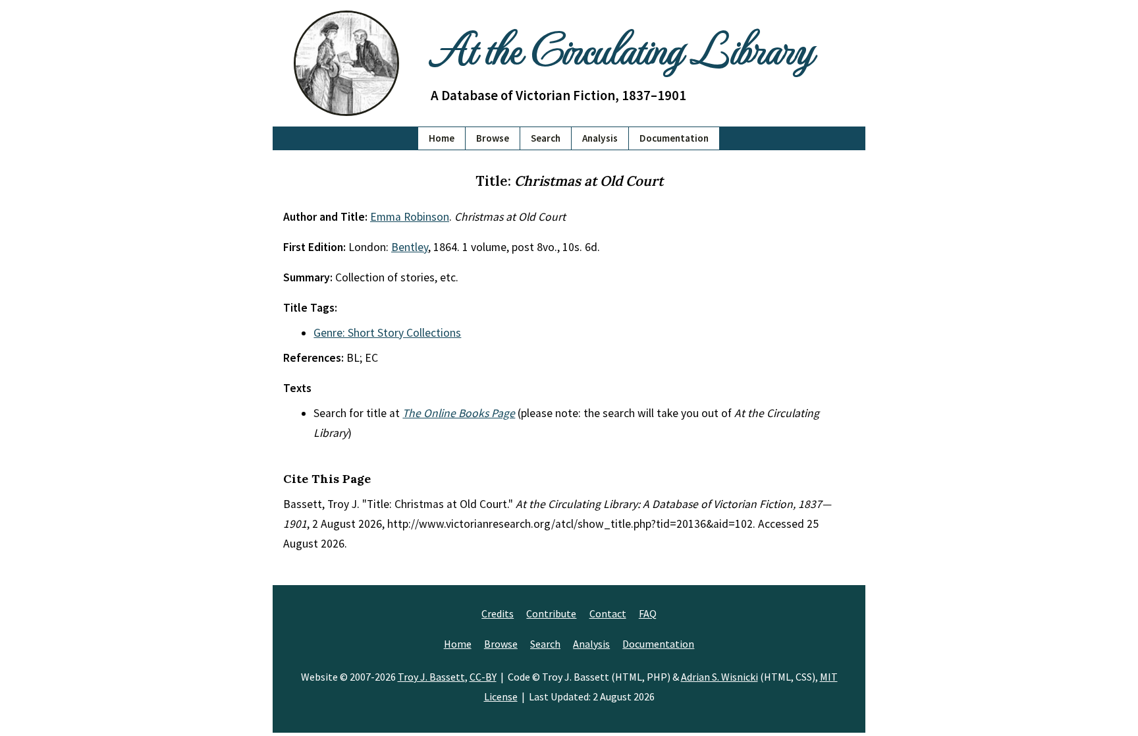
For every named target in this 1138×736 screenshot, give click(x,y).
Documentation (674, 138)
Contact (607, 613)
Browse (492, 138)
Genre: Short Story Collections (387, 333)
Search (545, 138)
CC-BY (483, 676)
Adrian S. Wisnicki (719, 676)
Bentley (409, 247)
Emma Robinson (409, 217)
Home (441, 138)
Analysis (600, 138)
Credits (497, 613)
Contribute (551, 613)
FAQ (648, 613)
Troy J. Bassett (431, 676)
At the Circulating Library (622, 47)
